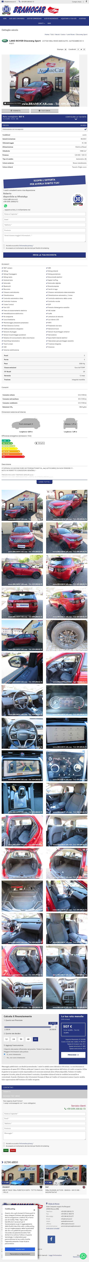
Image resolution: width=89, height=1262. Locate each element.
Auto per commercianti (34, 19)
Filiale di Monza (53, 1204)
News (49, 23)
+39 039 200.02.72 (27, 1)
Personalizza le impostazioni (20, 1254)
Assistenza (82, 19)
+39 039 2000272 (10, 202)
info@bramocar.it (10, 1)
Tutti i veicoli (55, 34)
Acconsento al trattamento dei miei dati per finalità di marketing (27, 248)
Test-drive (45, 111)
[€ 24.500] (53, 1027)
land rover (71, 34)
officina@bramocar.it (67, 1224)
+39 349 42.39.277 (67, 1216)
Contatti (41, 23)
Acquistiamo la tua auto (69, 19)
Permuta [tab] (7, 1092)
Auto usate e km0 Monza (16, 19)
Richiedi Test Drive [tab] (11, 1096)
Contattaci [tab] (8, 1087)
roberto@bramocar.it (10, 199)
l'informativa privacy (26, 245)
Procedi (72, 1055)
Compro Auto (76, 2)
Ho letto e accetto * (19, 245)
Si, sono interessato (14, 1054)
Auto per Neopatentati (51, 19)
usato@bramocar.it (67, 1221)
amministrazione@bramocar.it (70, 1226)
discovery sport (81, 34)
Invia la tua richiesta (44, 255)
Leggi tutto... (44, 482)
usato (63, 34)
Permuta (16, 111)
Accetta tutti (20, 1249)
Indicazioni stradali (52, 1228)
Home (5, 19)
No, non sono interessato (16, 1058)
